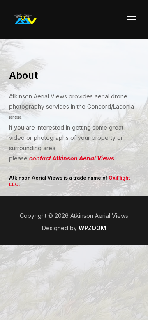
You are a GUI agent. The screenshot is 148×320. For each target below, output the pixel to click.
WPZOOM (92, 227)
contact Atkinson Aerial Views (71, 158)
